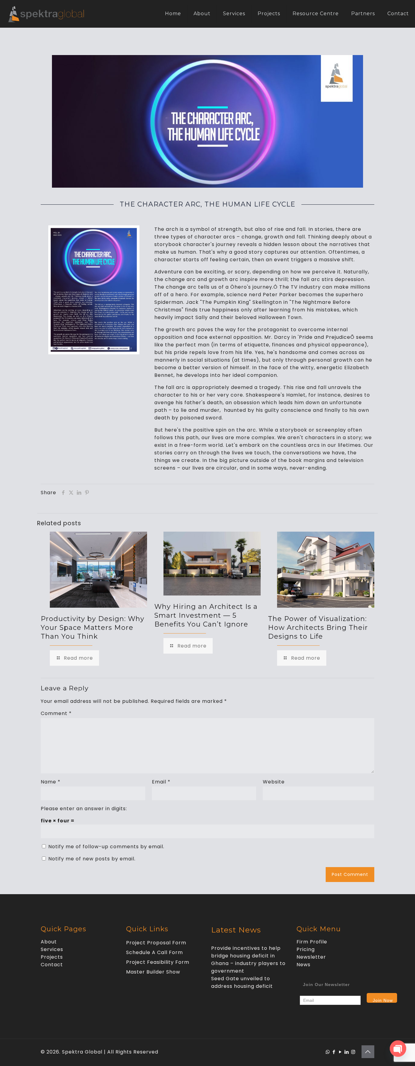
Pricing (306, 949)
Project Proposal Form (156, 942)
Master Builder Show (153, 971)
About (49, 941)
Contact (52, 964)
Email (161, 781)
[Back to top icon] (368, 1051)
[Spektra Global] (45, 13)
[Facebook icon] (334, 1052)
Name (50, 781)
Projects (52, 956)
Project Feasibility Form (157, 962)
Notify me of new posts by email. (91, 858)
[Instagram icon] (353, 1052)
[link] (94, 289)
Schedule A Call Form (154, 952)
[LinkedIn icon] (347, 1052)
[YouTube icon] (340, 1052)
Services (52, 949)
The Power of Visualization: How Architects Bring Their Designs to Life (318, 628)
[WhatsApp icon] (327, 1052)
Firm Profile (312, 941)
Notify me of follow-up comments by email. (106, 846)
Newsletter (311, 956)
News (303, 964)
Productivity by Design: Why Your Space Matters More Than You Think (92, 628)
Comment (56, 713)
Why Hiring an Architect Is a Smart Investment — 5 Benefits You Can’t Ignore (206, 615)
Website (274, 781)
